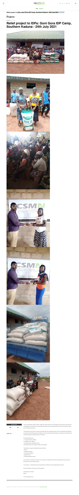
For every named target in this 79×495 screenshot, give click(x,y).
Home (37, 8)
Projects (41, 8)
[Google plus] (64, 3)
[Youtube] (66, 3)
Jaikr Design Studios (43, 486)
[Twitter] (62, 3)
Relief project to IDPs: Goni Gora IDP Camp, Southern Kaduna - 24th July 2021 (39, 25)
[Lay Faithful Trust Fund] (39, 3)
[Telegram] (69, 3)
